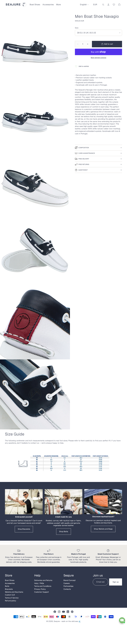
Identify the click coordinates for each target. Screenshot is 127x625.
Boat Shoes (9, 580)
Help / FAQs (39, 583)
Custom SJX (10, 595)
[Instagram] (59, 611)
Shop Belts (63, 531)
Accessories (10, 583)
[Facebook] (54, 611)
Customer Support (41, 592)
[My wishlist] (114, 4)
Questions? (83, 170)
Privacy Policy (40, 589)
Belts (7, 586)
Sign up (116, 582)
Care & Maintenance (86, 153)
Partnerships (68, 586)
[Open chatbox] (122, 620)
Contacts (67, 589)
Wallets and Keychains (14, 592)
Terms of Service (11, 598)
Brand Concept (70, 580)
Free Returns (83, 164)
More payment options (98, 57)
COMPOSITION (83, 148)
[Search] (103, 4)
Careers (67, 583)
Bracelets (9, 589)
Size (76, 28)
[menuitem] (58, 4)
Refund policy (10, 601)
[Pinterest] (72, 611)
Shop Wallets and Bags (103, 529)
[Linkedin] (67, 611)
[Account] (108, 4)
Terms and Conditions (42, 586)
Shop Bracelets (24, 529)
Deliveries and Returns (43, 580)
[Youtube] (63, 611)
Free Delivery (83, 159)
